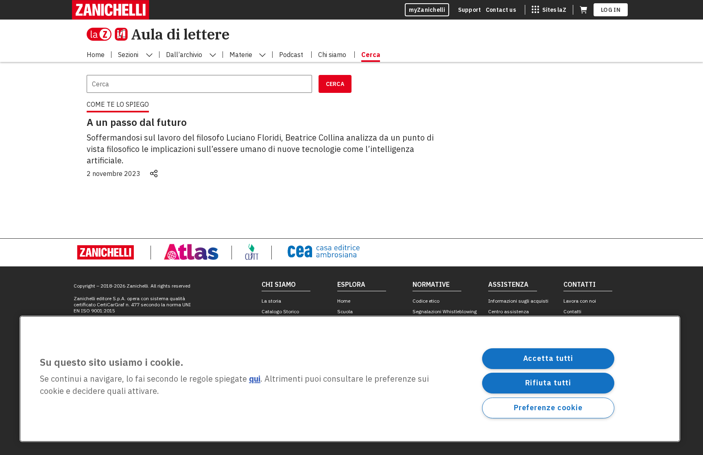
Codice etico (426, 301)
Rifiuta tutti (548, 382)
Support (469, 9)
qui (254, 379)
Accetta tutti (548, 358)
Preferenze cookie (548, 407)
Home (343, 301)
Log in (610, 9)
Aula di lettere (180, 34)
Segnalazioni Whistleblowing (445, 311)
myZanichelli (427, 9)
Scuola (345, 311)
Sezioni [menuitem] (128, 55)
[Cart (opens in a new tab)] (583, 9)
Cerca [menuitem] (370, 55)
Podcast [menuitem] (291, 55)
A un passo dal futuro (137, 122)
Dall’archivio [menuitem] (184, 55)
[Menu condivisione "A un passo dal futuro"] (153, 173)
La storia (271, 301)
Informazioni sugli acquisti (518, 301)
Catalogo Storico (280, 311)
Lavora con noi (579, 301)
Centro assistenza (508, 311)
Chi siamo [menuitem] (332, 55)
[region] (350, 379)
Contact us (501, 9)
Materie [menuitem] (240, 55)
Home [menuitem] (96, 55)
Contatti (572, 311)
